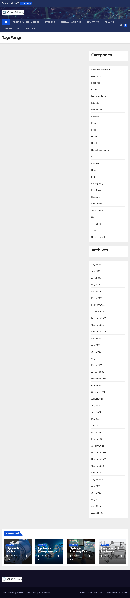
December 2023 (98, 453)
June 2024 (96, 412)
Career (94, 89)
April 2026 (96, 291)
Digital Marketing (71, 22)
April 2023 (96, 506)
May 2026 (95, 285)
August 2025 (97, 338)
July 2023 (95, 486)
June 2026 (96, 278)
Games (94, 136)
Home (82, 593)
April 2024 (96, 426)
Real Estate (96, 190)
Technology (12, 28)
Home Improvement (100, 150)
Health (94, 143)
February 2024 (98, 439)
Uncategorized (98, 237)
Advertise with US (113, 593)
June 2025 (96, 352)
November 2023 (98, 459)
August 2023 (97, 479)
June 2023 (96, 493)
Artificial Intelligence (26, 22)
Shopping (95, 197)
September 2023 (99, 473)
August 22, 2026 (111, 556)
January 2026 (97, 311)
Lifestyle (95, 163)
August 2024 (97, 399)
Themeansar (45, 593)
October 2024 (97, 385)
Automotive (96, 76)
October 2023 (97, 466)
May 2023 (95, 500)
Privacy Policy (92, 593)
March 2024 (96, 432)
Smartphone (97, 204)
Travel (94, 230)
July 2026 (95, 271)
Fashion (95, 116)
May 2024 (95, 419)
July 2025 (95, 345)
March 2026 (96, 298)
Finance (109, 22)
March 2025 (96, 365)
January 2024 (97, 446)
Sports (94, 217)
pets (93, 177)
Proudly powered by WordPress (14, 593)
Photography (97, 183)
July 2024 (95, 405)
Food (93, 130)
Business (50, 22)
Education (93, 22)
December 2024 (98, 379)
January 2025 (97, 372)
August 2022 (97, 513)
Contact (30, 28)
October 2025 (97, 325)
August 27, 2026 (16, 556)
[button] (121, 25)
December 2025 (98, 318)
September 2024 (99, 392)
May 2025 (95, 358)
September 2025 (99, 332)
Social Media (97, 210)
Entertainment (97, 110)
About (102, 593)
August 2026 (97, 264)
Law (93, 157)
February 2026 (98, 305)
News (94, 170)
